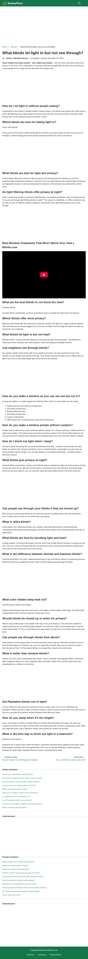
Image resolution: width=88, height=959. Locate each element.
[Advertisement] (44, 26)
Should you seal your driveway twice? (15, 869)
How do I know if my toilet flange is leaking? (20, 760)
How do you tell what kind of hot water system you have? (22, 876)
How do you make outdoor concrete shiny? (17, 774)
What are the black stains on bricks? (15, 865)
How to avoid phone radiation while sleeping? (18, 880)
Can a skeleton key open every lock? (71, 760)
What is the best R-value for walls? (14, 789)
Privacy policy (55, 955)
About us (30, 955)
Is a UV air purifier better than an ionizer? (17, 800)
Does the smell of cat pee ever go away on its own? (21, 873)
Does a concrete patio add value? (14, 807)
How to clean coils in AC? (11, 895)
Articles (14, 47)
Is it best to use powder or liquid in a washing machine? (22, 804)
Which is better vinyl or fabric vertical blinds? (18, 862)
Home (4, 47)
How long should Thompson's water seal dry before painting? (24, 887)
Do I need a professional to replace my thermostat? (21, 891)
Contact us (42, 955)
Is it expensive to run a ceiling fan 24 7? (16, 796)
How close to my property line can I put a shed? (19, 884)
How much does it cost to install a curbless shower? (21, 782)
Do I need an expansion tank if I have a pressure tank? (22, 778)
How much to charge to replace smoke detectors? (20, 793)
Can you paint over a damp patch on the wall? (19, 785)
